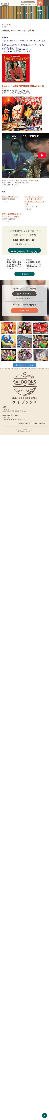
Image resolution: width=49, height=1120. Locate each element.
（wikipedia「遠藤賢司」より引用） (15, 51)
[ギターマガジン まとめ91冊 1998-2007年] (40, 326)
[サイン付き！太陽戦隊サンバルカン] (24, 341)
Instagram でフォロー (26, 369)
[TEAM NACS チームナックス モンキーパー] (24, 326)
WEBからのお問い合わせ (24, 247)
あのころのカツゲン (10, 193)
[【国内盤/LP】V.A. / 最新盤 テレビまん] (8, 341)
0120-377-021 (29, 2)
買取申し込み (24, 307)
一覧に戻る (24, 271)
